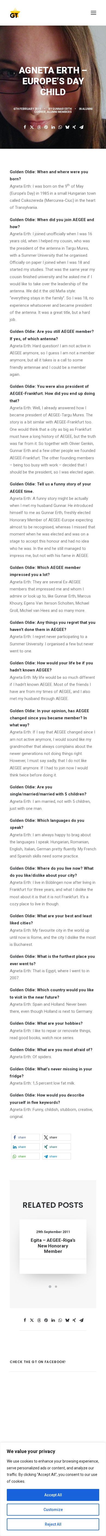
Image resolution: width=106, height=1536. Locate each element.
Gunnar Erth (62, 108)
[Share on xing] (74, 127)
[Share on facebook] (24, 127)
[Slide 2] (56, 1286)
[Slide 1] (50, 1286)
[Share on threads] (39, 127)
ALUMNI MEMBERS (59, 111)
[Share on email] (81, 127)
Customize (53, 1509)
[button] (93, 13)
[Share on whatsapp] (60, 127)
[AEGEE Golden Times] (53, 12)
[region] (53, 1489)
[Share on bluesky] (67, 127)
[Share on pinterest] (46, 127)
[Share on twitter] (32, 127)
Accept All (53, 1495)
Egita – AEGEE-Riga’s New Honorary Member (53, 1245)
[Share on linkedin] (53, 127)
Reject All (53, 1524)
